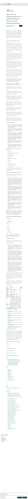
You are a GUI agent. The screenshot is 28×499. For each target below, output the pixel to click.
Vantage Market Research (9, 26)
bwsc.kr (9, 369)
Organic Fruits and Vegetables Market (17, 32)
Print (1, 436)
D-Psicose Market (10, 317)
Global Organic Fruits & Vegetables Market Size (14, 394)
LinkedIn (11, 341)
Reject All (25, 497)
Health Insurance (10, 427)
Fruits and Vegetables (9, 388)
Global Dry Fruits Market (11, 418)
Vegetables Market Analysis (17, 387)
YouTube (19, 341)
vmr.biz (8, 378)
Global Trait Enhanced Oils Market (12, 412)
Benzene (9, 426)
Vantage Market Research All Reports (12, 364)
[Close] (27, 494)
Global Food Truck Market (11, 417)
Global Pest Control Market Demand (12, 398)
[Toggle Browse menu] (25, 4)
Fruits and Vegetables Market (15, 388)
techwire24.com (10, 373)
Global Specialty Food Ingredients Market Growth (14, 410)
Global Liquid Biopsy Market (11, 399)
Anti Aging (9, 425)
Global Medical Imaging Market (12, 411)
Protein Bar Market (10, 313)
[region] (14, 496)
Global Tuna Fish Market (11, 420)
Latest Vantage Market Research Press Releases (14, 360)
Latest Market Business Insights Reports (13, 363)
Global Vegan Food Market (11, 413)
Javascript (2, 441)
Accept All (19, 497)
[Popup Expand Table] (21, 287)
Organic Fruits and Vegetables (10, 387)
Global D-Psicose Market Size (11, 403)
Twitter (14, 341)
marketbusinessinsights (11, 379)
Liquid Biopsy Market (10, 311)
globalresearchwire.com (11, 377)
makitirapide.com (10, 370)
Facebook (16, 341)
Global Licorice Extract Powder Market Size (13, 404)
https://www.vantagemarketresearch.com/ (13, 359)
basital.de (9, 374)
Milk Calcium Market (10, 315)
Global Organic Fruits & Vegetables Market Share (14, 395)
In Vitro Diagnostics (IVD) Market (12, 324)
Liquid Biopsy (9, 424)
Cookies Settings (3, 497)
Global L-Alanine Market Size (11, 405)
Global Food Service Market (11, 419)
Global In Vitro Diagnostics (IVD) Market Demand (14, 406)
